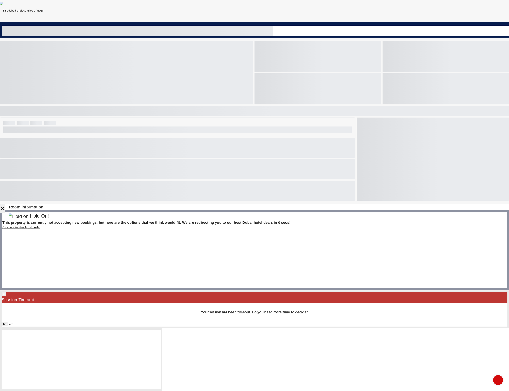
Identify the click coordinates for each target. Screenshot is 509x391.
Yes (11, 324)
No (4, 324)
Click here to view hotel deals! (21, 227)
